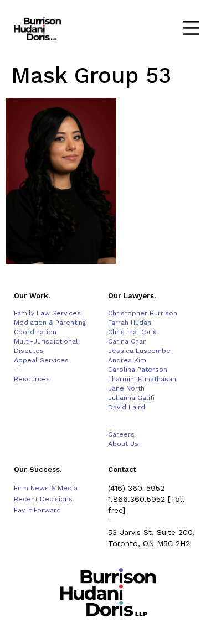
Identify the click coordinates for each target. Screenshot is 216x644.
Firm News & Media (46, 488)
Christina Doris (132, 332)
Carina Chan (127, 341)
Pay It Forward (37, 510)
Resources (32, 379)
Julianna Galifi (131, 398)
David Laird (126, 407)
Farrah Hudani (130, 322)
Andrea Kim (127, 360)
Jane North (126, 388)
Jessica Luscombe (139, 351)
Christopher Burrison (142, 313)
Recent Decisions (43, 499)
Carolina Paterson (137, 369)
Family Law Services (47, 313)
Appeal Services (41, 360)
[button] (190, 29)
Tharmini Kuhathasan (142, 379)
